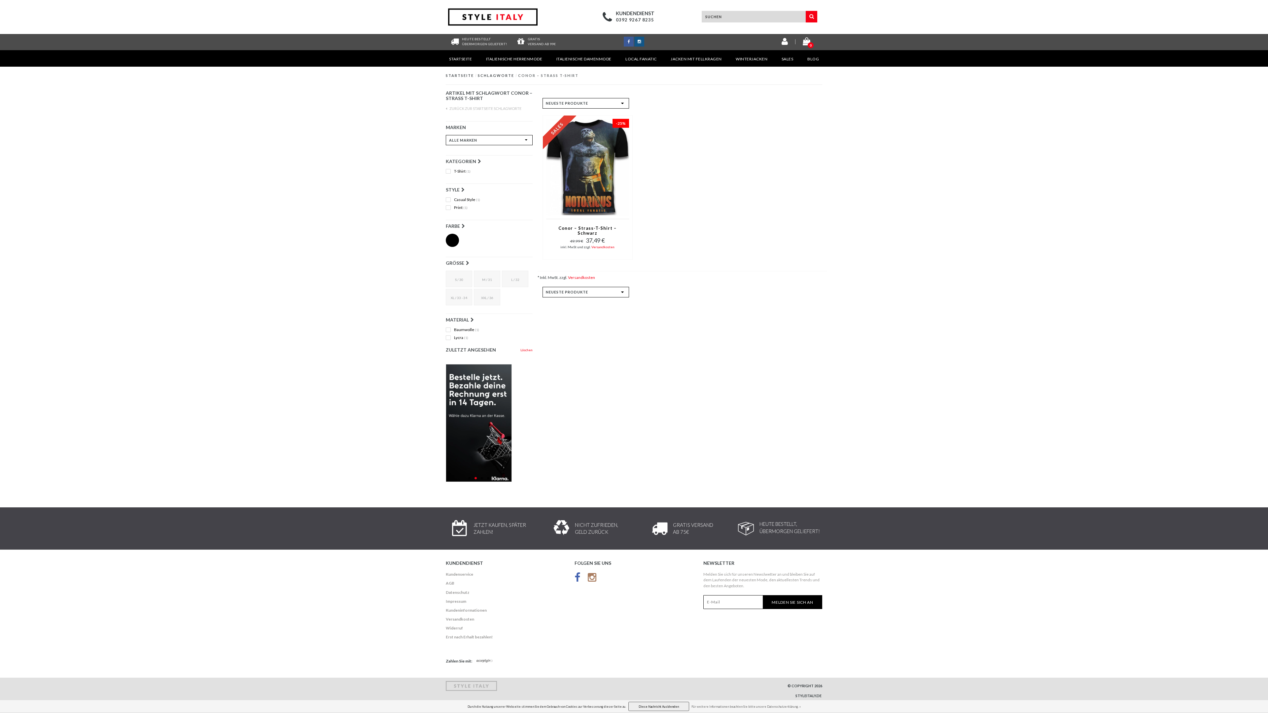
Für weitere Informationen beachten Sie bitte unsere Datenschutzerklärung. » (746, 706)
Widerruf (454, 628)
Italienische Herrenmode (514, 58)
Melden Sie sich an (792, 602)
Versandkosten (603, 247)
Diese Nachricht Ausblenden (659, 706)
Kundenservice (459, 574)
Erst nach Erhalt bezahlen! (469, 636)
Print (461, 207)
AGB (450, 583)
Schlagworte (496, 75)
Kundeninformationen (466, 610)
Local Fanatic (641, 58)
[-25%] (587, 166)
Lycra (461, 337)
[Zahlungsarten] (484, 661)
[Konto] (784, 42)
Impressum (456, 601)
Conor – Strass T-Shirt (548, 75)
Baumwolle (466, 329)
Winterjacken (751, 58)
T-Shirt (462, 171)
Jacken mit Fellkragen (696, 58)
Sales (787, 58)
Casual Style (467, 199)
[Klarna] (489, 423)
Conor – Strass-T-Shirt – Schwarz (587, 231)
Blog (813, 58)
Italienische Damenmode (584, 58)
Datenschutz (457, 592)
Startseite (460, 58)
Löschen (526, 350)
